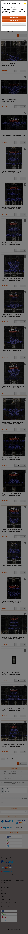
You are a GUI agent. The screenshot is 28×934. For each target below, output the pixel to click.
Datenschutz (18, 28)
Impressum (9, 28)
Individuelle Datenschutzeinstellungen (14, 24)
